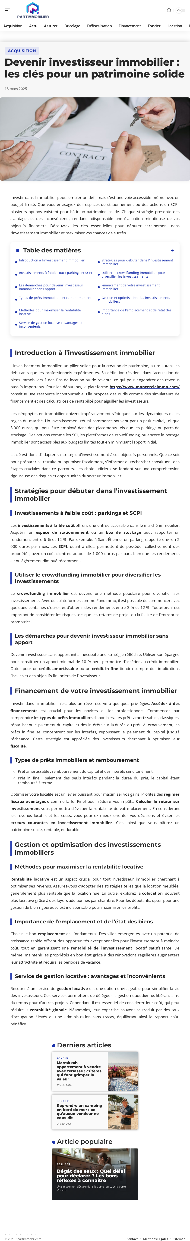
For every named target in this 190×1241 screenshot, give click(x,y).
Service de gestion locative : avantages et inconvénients (50, 324)
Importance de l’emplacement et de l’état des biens (136, 312)
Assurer (63, 1164)
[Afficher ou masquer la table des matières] (127, 250)
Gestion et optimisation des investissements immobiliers (135, 299)
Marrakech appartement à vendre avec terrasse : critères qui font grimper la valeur (79, 1071)
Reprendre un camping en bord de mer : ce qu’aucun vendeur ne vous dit (79, 1111)
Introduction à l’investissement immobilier (52, 260)
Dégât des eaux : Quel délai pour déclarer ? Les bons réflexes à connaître (91, 1175)
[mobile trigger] (9, 10)
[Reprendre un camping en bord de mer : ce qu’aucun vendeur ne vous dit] (123, 1112)
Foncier (63, 1058)
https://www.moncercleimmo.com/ (145, 386)
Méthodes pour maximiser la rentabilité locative (50, 312)
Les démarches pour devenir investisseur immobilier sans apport (51, 287)
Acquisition (22, 51)
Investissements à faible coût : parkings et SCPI (55, 272)
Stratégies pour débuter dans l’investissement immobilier (137, 262)
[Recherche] (169, 10)
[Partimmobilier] (33, 10)
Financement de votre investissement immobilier (130, 287)
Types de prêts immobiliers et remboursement (55, 297)
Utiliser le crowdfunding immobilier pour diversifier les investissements (133, 274)
